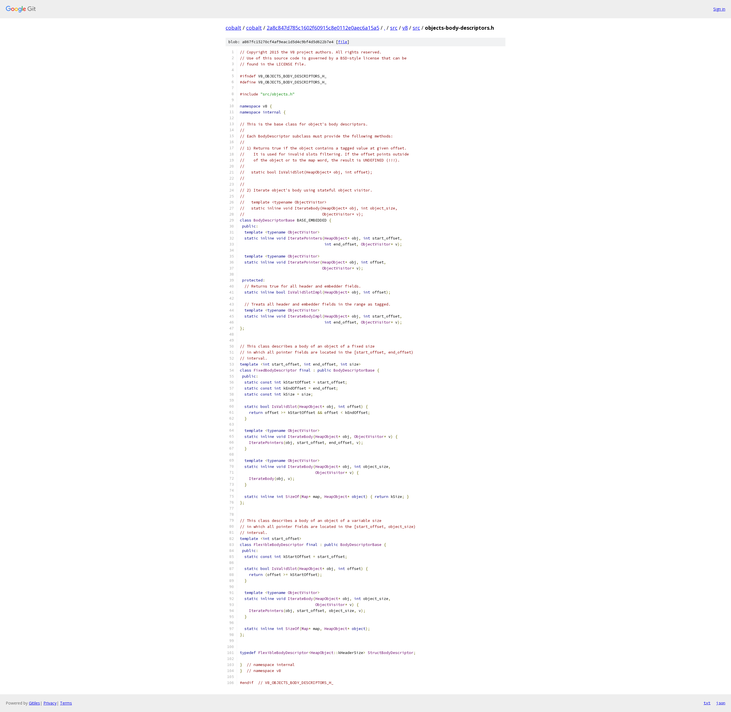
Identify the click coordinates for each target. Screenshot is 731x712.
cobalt (233, 27)
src (393, 27)
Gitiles (34, 703)
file (342, 41)
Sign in (719, 9)
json (720, 702)
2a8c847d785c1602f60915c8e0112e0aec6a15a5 (323, 27)
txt (707, 702)
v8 (405, 27)
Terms (66, 703)
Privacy (50, 703)
